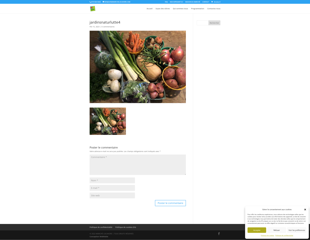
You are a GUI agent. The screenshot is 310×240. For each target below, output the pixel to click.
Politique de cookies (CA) (125, 227)
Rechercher (214, 23)
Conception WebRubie (99, 236)
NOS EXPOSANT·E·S (176, 2)
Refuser (277, 230)
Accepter (256, 230)
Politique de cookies (267, 235)
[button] (305, 209)
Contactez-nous (213, 9)
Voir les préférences (297, 230)
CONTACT (205, 2)
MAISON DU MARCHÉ (192, 2)
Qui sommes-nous (180, 9)
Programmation (197, 9)
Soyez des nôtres (163, 9)
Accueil (149, 9)
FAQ (166, 2)
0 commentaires (108, 26)
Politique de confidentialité (284, 235)
